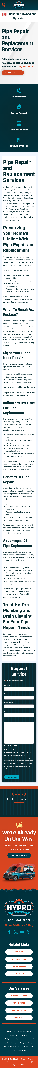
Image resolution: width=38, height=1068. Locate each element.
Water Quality (19, 1017)
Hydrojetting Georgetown (27, 1043)
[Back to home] (19, 5)
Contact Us (19, 974)
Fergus (24, 1039)
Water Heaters (19, 1010)
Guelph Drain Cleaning (9, 1043)
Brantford (9, 1032)
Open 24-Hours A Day (19, 925)
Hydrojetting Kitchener (19, 1050)
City (6, 711)
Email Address (9, 694)
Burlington (13, 1035)
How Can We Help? (10, 720)
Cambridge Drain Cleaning (10, 1039)
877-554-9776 (19, 920)
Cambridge (24, 1035)
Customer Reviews (19, 966)
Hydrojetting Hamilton (27, 1047)
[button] (34, 5)
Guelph (33, 1039)
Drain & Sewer (19, 1003)
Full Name (7, 685)
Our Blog (19, 952)
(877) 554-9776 (24, 66)
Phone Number (9, 703)
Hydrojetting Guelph (10, 1047)
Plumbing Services (19, 995)
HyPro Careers (19, 959)
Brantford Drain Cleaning (24, 1032)
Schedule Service (13, 72)
